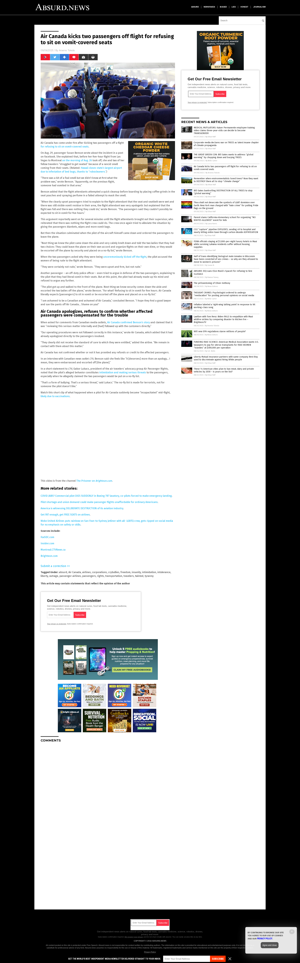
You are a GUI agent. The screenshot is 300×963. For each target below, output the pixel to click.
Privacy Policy (150, 952)
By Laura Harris (211, 224)
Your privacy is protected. (56, 624)
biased (223, 7)
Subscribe (218, 958)
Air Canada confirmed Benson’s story (128, 322)
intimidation (149, 572)
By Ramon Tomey (211, 277)
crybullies (113, 572)
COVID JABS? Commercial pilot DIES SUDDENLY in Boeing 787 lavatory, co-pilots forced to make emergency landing (106, 495)
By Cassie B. (209, 265)
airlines (86, 572)
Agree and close (269, 945)
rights (100, 575)
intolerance (163, 572)
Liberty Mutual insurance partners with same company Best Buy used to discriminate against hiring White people (226, 358)
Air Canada (74, 572)
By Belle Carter (211, 161)
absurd (195, 7)
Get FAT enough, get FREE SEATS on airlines (65, 514)
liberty (44, 575)
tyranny (149, 575)
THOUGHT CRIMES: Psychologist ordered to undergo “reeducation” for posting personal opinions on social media (224, 294)
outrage (53, 575)
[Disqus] (108, 784)
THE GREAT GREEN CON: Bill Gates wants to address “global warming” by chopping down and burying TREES (223, 156)
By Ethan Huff (210, 137)
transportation (113, 575)
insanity (136, 572)
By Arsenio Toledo (213, 173)
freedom (125, 572)
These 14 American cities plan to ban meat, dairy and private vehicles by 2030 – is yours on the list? (224, 370)
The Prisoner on (85, 480)
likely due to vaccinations (55, 396)
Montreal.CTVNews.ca (53, 549)
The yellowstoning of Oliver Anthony (212, 283)
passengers (89, 575)
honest (244, 7)
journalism (259, 7)
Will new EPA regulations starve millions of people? (220, 331)
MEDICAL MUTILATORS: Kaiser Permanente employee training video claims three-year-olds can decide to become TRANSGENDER (224, 130)
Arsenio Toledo (67, 50)
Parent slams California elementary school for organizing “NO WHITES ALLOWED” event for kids (225, 218)
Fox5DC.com (47, 537)
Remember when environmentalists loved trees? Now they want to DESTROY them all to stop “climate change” (226, 180)
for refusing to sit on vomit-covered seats (65, 146)
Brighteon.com (103, 480)
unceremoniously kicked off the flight (124, 256)
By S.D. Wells (210, 351)
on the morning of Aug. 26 (77, 160)
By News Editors (211, 286)
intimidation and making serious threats (122, 372)
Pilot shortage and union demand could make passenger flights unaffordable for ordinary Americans (99, 502)
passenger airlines (70, 575)
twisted (139, 575)
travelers (128, 575)
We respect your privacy (134, 937)
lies (234, 7)
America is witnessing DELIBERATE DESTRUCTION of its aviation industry (82, 508)
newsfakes (209, 7)
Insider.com (47, 543)
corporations (99, 572)
